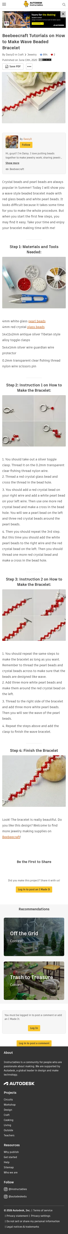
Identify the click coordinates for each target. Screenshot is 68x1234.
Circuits (8, 1099)
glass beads (36, 327)
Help (6, 1162)
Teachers (9, 1135)
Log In (34, 1028)
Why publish (11, 1152)
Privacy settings (40, 1216)
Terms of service (43, 1210)
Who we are (11, 1172)
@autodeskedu (18, 1196)
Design (8, 1110)
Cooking (8, 1120)
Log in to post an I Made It (34, 889)
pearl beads (37, 321)
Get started (10, 1157)
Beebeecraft (17, 169)
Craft (21, 54)
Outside (8, 1130)
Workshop (10, 1105)
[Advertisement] (34, 19)
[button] (4, 4)
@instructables (18, 1189)
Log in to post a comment (34, 1043)
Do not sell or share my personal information (33, 1221)
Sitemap (9, 1167)
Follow (26, 145)
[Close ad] (63, 14)
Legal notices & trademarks (22, 1227)
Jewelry (32, 54)
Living (7, 1125)
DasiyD (10, 54)
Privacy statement (17, 1216)
